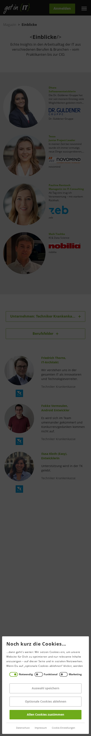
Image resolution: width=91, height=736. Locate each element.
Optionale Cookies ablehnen (45, 701)
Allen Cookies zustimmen (45, 714)
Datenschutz (23, 728)
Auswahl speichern (45, 688)
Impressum (41, 728)
